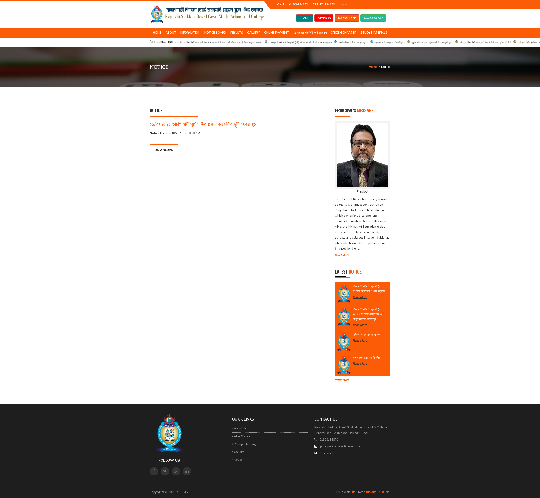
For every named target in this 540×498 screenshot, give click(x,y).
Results (236, 33)
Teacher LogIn (346, 18)
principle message (245, 444)
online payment (276, 33)
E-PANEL (304, 18)
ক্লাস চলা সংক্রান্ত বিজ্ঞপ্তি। (367, 358)
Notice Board (215, 33)
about (171, 33)
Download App (373, 18)
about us (240, 428)
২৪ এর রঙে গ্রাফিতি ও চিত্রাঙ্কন (310, 33)
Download (164, 150)
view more (342, 380)
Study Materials (373, 33)
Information (190, 33)
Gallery (253, 33)
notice (238, 460)
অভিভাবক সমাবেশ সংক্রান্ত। (367, 335)
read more (342, 255)
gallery (238, 452)
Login (343, 5)
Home (157, 33)
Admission (324, 18)
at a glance (241, 436)
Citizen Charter (343, 33)
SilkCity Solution (376, 492)
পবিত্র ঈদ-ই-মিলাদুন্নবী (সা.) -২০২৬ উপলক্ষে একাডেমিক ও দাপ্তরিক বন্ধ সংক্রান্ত (367, 314)
